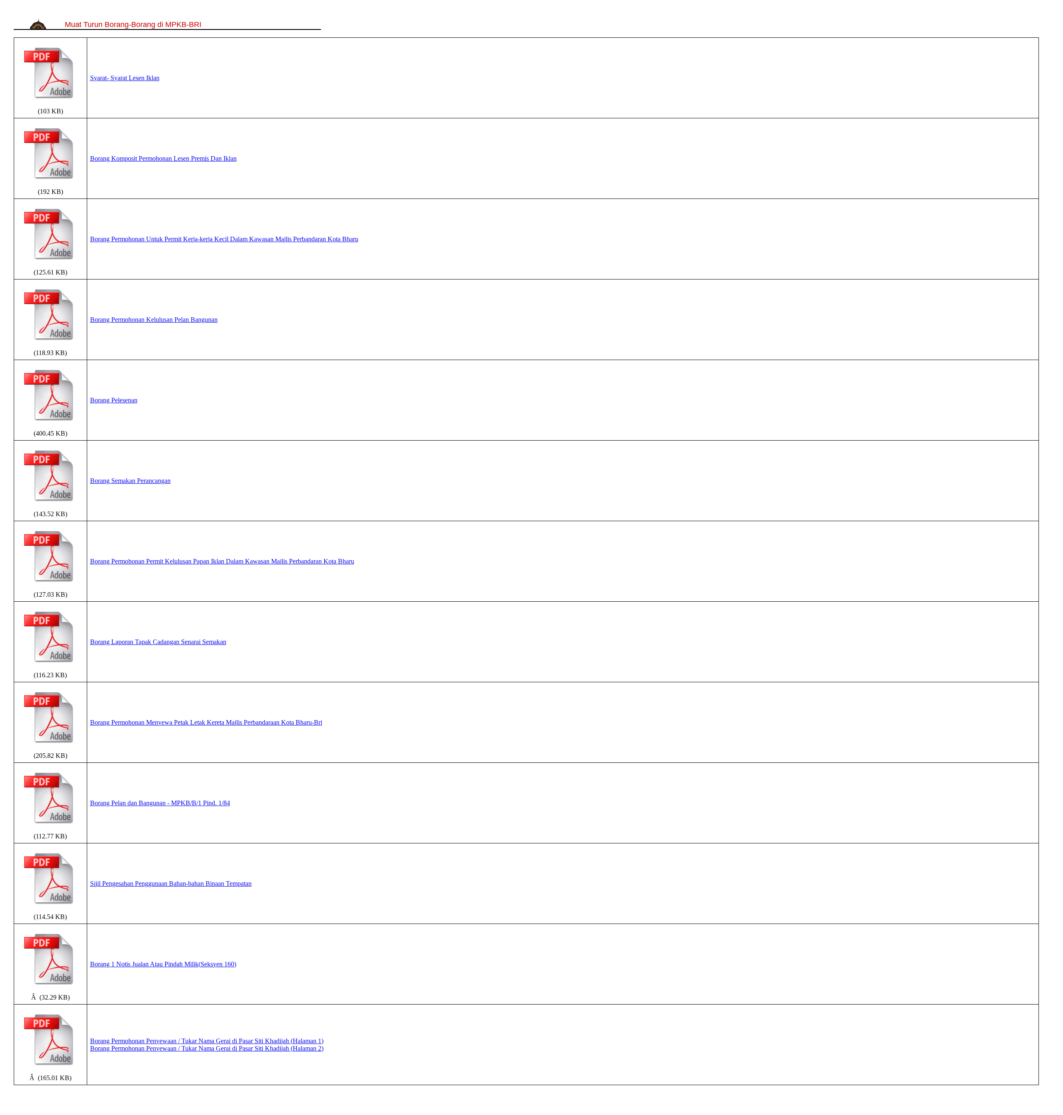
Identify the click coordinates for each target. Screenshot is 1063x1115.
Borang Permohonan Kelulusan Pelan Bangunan (154, 319)
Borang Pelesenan (113, 400)
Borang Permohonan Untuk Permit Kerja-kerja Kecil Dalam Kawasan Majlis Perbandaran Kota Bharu (224, 239)
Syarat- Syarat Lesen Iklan (124, 77)
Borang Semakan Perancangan (130, 480)
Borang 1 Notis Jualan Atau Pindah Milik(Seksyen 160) (163, 964)
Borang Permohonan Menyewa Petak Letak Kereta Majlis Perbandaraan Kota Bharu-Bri (206, 722)
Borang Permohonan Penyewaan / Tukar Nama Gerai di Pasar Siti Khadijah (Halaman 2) (206, 1048)
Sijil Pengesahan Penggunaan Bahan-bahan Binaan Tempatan (171, 883)
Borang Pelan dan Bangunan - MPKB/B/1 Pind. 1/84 (160, 802)
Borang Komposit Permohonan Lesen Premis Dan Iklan (163, 158)
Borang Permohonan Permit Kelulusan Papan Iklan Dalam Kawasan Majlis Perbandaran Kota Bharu (222, 561)
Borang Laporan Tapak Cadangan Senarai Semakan (158, 641)
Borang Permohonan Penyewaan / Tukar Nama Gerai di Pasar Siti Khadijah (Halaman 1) (206, 1040)
